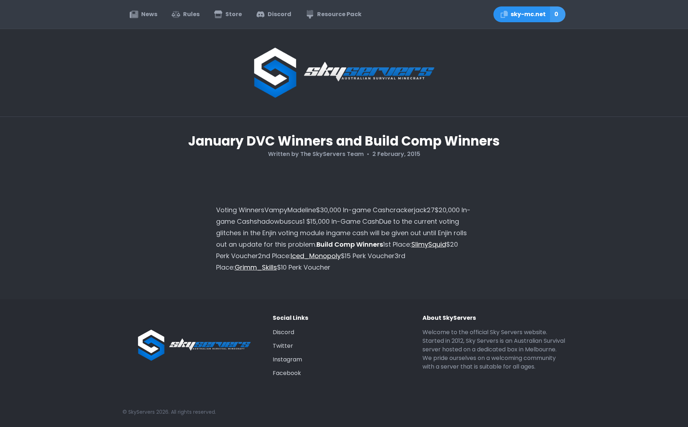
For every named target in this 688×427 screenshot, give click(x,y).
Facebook (287, 373)
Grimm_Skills (256, 267)
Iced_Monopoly (316, 255)
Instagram (287, 359)
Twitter (283, 346)
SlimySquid (428, 244)
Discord (283, 332)
